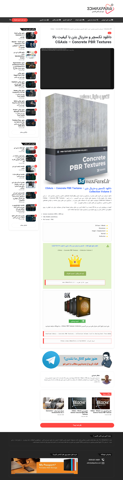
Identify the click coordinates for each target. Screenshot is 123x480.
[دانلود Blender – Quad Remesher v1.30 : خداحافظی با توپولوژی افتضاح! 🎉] (31, 44)
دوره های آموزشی (106, 20)
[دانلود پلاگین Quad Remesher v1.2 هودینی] (31, 35)
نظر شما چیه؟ (77, 425)
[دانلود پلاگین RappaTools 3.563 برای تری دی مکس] (31, 75)
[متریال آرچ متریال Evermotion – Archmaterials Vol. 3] (53, 403)
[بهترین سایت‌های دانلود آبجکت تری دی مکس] (31, 218)
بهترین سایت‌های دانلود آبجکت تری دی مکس (18, 217)
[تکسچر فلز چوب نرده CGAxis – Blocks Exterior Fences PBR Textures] (100, 403)
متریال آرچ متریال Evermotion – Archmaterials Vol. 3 (55, 412)
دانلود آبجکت (78, 20)
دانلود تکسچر (66, 20)
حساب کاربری (43, 20)
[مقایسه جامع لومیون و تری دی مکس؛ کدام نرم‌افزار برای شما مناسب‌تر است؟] (31, 207)
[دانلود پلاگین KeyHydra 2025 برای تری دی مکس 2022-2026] (31, 84)
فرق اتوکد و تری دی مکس (19, 149)
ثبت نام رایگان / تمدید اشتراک (75, 273)
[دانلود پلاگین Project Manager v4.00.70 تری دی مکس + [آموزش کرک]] (31, 112)
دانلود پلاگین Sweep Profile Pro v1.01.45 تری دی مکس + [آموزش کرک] (18, 93)
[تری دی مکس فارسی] (100, 9)
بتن (89, 29)
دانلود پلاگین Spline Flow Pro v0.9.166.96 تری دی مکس (18, 103)
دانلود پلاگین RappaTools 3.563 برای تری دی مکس (19, 75)
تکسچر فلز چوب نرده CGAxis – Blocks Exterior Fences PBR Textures (100, 412)
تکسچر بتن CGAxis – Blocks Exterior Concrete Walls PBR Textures (79, 412)
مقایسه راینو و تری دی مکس (18, 167)
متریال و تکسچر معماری (97, 29)
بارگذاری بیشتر (23, 132)
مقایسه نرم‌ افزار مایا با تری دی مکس (18, 175)
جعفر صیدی (96, 375)
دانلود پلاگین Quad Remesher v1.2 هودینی (19, 35)
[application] (75, 68)
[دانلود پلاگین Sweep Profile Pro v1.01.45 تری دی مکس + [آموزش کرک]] (31, 93)
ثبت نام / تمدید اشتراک (19, 20)
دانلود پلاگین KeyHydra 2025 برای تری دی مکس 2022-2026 (18, 84)
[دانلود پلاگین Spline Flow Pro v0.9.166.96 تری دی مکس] (31, 103)
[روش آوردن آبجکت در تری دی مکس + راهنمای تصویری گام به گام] (31, 158)
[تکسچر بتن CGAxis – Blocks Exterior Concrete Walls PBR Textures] (77, 403)
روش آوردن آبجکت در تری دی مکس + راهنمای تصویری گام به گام (18, 159)
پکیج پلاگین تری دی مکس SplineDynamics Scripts (19, 55)
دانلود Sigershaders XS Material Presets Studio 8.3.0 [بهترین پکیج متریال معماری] (18, 66)
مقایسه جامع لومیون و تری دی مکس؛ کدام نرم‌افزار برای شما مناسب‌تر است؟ (18, 208)
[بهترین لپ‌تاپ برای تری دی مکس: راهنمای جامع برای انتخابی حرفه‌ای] (31, 184)
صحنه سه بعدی (92, 20)
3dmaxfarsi (107, 29)
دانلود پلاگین (55, 20)
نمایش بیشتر (23, 225)
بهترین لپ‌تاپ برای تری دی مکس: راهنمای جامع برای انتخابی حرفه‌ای (18, 185)
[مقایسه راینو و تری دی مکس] (31, 168)
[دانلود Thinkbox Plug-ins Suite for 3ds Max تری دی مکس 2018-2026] (31, 122)
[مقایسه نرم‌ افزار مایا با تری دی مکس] (31, 176)
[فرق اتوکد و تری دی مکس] (31, 150)
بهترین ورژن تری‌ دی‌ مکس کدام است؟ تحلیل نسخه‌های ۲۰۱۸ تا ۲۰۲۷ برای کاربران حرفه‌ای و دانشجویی (18, 196)
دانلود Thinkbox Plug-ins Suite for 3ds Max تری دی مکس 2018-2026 (18, 123)
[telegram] (77, 360)
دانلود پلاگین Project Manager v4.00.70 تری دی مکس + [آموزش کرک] (18, 112)
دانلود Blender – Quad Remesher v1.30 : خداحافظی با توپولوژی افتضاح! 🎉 (18, 45)
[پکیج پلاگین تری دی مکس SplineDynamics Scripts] (31, 54)
